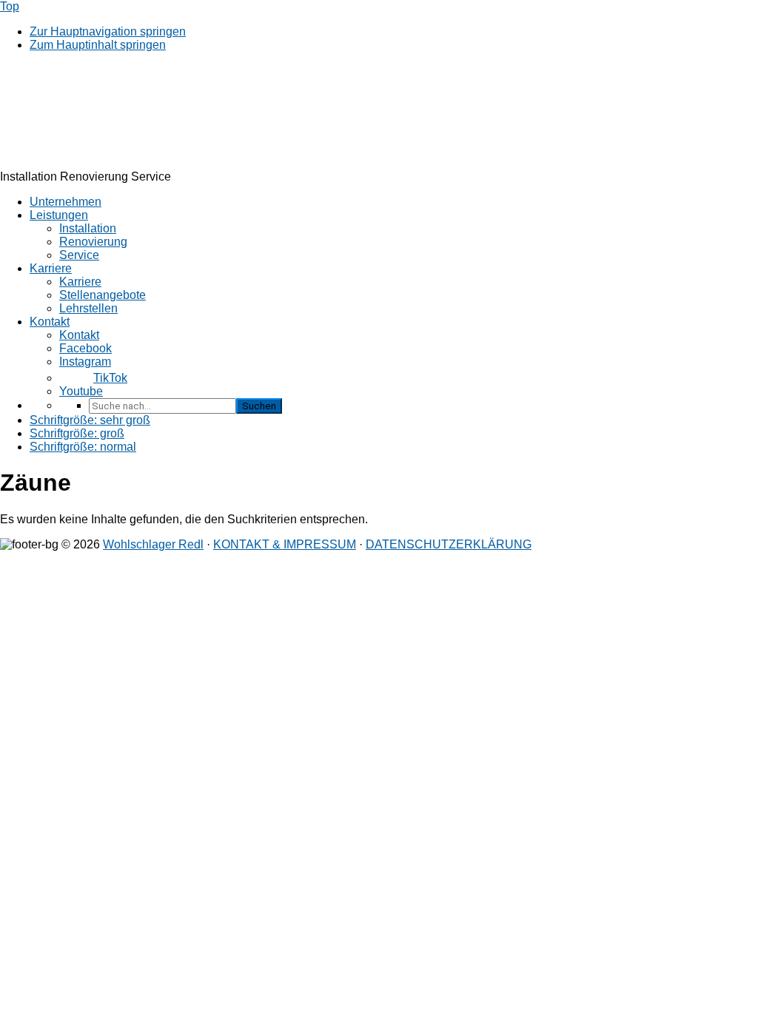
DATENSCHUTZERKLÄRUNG (448, 544)
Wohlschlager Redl (379, 116)
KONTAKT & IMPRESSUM (284, 544)
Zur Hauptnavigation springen (108, 31)
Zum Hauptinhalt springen (98, 44)
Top (9, 6)
